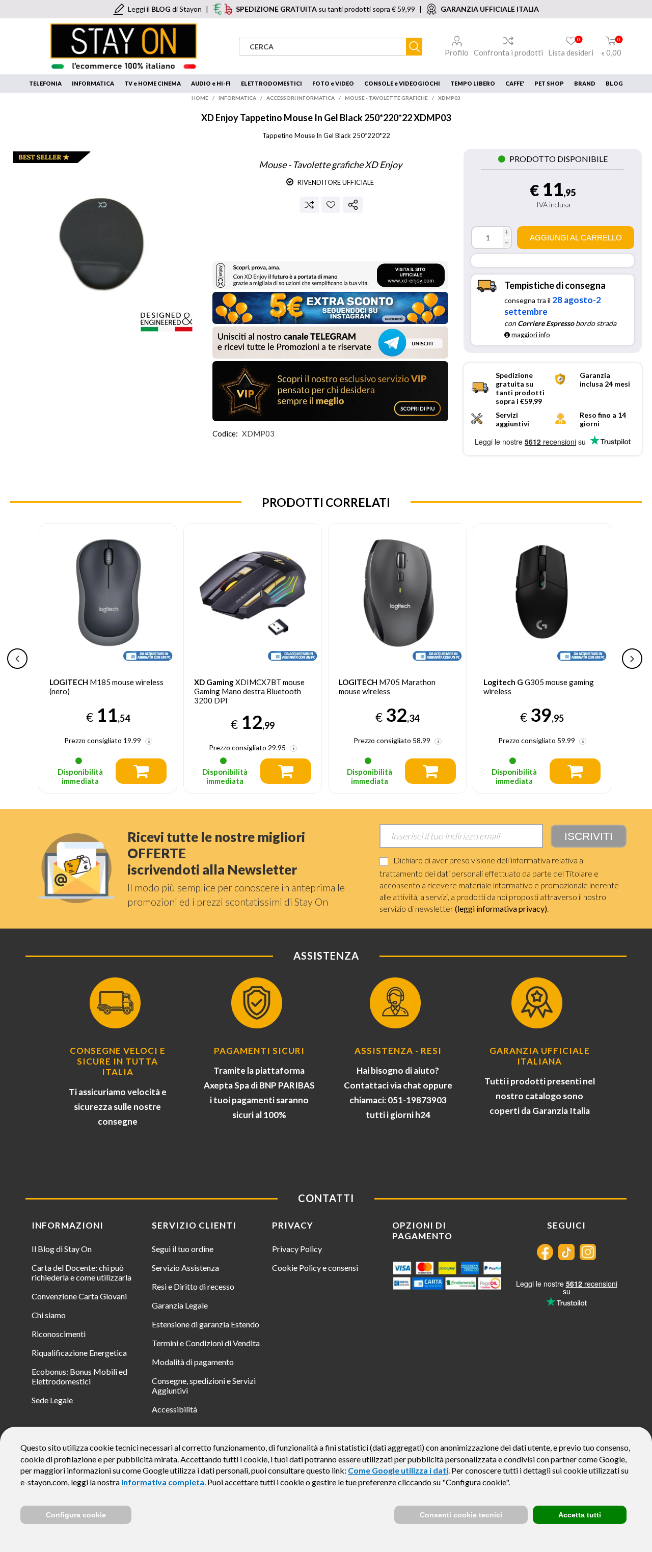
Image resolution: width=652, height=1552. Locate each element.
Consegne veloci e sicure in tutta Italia (118, 1061)
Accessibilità (174, 1409)
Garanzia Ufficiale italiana (540, 1056)
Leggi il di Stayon (165, 9)
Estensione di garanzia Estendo (205, 1324)
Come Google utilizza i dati (398, 1470)
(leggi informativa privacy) (501, 908)
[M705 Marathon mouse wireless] (397, 592)
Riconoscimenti (59, 1334)
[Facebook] (545, 1252)
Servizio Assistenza (185, 1267)
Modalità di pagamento (193, 1362)
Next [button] (632, 658)
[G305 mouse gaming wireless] (542, 592)
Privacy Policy (297, 1249)
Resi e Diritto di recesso (193, 1286)
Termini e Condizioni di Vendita (206, 1343)
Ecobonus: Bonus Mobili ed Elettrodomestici (79, 1376)
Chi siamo (49, 1315)
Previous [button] (17, 658)
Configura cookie (76, 1515)
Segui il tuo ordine (182, 1249)
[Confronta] (309, 204)
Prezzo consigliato (93, 740)
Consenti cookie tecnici (461, 1515)
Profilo (457, 52)
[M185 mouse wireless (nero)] (108, 592)
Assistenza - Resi (398, 1050)
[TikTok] (566, 1252)
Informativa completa (162, 1482)
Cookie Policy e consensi (315, 1267)
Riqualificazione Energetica (79, 1352)
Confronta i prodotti (508, 52)
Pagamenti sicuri (259, 1050)
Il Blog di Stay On (62, 1249)
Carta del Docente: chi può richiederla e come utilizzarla (81, 1272)
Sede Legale (52, 1400)
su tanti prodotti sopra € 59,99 (325, 9)
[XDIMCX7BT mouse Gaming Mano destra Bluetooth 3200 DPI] (252, 592)
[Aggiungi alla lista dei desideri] (330, 204)
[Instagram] (588, 1252)
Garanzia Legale (180, 1305)
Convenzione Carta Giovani (79, 1296)
